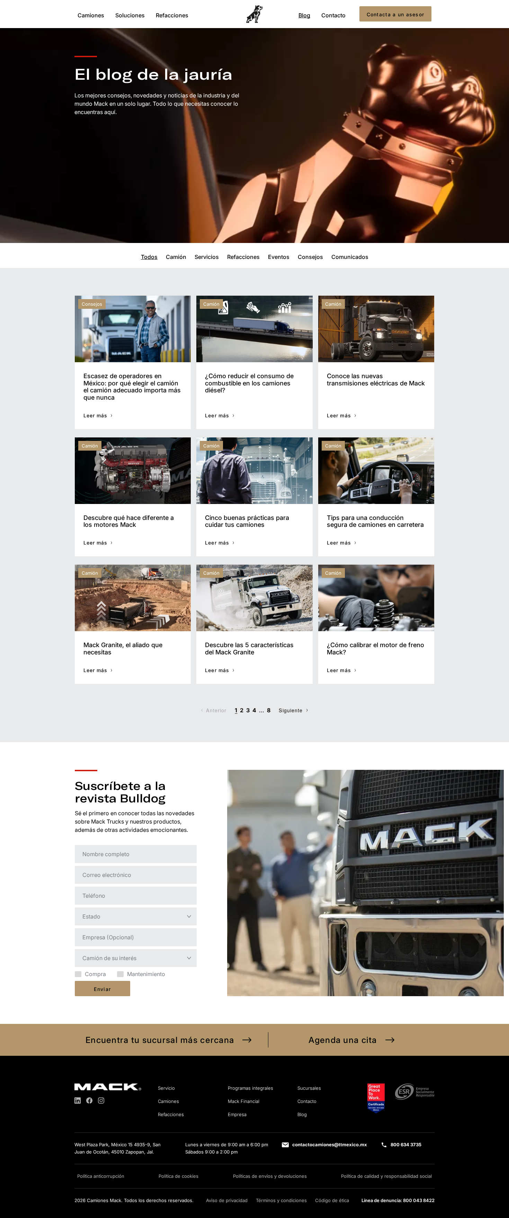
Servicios (207, 256)
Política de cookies (178, 1176)
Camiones (91, 15)
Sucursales (309, 1088)
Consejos (310, 256)
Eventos (278, 256)
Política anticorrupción (100, 1176)
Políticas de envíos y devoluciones (270, 1176)
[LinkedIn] (77, 1100)
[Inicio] (254, 14)
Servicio (166, 1088)
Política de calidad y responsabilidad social (386, 1176)
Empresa (237, 1114)
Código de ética (332, 1200)
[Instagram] (101, 1100)
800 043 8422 (419, 1200)
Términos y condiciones (281, 1200)
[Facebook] (89, 1100)
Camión (176, 256)
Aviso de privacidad (227, 1200)
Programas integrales (250, 1088)
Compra (95, 974)
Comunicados (349, 256)
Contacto (333, 15)
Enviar (102, 989)
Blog (304, 15)
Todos (149, 256)
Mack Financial (243, 1101)
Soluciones (130, 15)
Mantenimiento (146, 974)
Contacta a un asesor (396, 14)
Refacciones (172, 15)
